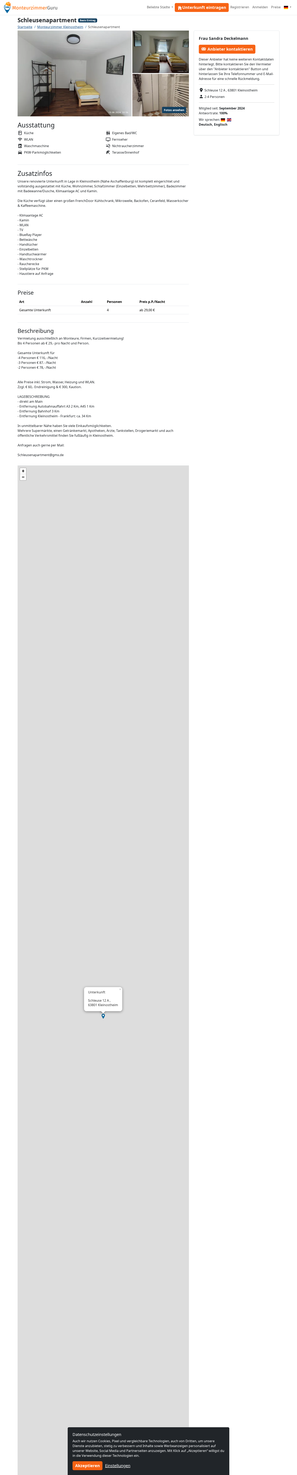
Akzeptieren (87, 1465)
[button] (103, 1016)
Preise (276, 7)
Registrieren (239, 7)
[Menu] (287, 7)
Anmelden (260, 7)
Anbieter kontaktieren (230, 49)
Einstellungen (117, 1465)
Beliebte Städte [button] (159, 7)
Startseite (25, 27)
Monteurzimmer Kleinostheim (60, 27)
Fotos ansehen (174, 110)
